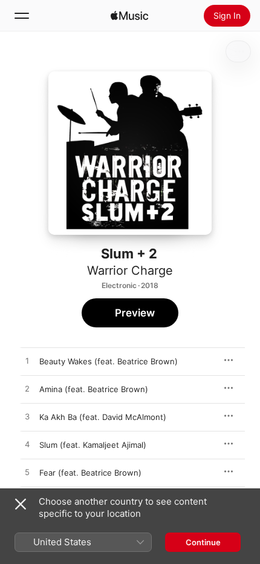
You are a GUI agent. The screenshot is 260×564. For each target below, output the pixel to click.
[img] (129, 15)
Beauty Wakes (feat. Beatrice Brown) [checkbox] (108, 361)
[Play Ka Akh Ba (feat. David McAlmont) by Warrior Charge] (27, 417)
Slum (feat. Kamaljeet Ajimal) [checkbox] (92, 445)
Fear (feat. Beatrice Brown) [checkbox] (90, 472)
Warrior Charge (130, 270)
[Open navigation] (21, 15)
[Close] (20, 504)
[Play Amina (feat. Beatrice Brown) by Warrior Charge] (27, 389)
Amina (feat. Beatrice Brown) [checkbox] (93, 389)
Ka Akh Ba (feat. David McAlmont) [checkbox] (102, 417)
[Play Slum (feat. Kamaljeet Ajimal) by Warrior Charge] (27, 444)
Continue (203, 542)
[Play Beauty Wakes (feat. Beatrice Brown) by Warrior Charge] (27, 361)
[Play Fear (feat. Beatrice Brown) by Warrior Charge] (27, 472)
